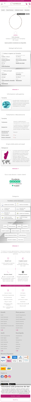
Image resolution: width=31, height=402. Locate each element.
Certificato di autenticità (8, 295)
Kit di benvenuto (8, 297)
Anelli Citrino (4, 348)
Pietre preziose (12, 226)
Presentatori (23, 295)
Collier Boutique (6, 66)
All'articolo (14, 89)
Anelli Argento (4, 346)
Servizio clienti (8, 274)
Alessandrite (19, 340)
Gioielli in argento (5, 231)
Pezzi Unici (20, 239)
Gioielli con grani (20, 63)
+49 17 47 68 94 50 (8, 277)
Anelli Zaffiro (4, 323)
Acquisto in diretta (8, 299)
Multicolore (19, 80)
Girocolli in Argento (12, 239)
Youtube (5, 376)
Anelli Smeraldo (4, 319)
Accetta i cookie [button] (15, 396)
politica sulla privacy (23, 393)
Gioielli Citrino (19, 328)
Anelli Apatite (4, 344)
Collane (19, 226)
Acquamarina (19, 335)
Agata (17, 338)
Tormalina (4, 74)
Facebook (2, 376)
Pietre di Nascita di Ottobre (11, 235)
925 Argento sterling (21, 60)
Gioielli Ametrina (20, 323)
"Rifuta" (25, 391)
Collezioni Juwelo (19, 10)
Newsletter (22, 301)
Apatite (17, 348)
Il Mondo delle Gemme (22, 304)
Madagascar (5, 83)
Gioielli (3, 10)
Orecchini (3, 328)
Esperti (23, 297)
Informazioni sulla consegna (8, 304)
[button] (1, 3)
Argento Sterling (6, 60)
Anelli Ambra (4, 340)
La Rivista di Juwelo (23, 299)
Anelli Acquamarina (5, 335)
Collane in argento (15, 231)
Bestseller (27, 10)
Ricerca (29, 7)
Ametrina (18, 344)
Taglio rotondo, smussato (8, 80)
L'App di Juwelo (8, 301)
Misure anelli (23, 306)
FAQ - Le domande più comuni (8, 307)
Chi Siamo (22, 293)
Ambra (17, 342)
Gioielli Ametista (20, 321)
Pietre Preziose (9, 10)
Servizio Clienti (8, 293)
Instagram (9, 376)
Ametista (18, 346)
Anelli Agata (3, 338)
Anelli (2, 315)
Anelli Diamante (4, 317)
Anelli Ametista (4, 342)
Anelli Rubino (4, 321)
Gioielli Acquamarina (21, 315)
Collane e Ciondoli (25, 231)
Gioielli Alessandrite (20, 319)
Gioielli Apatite (19, 325)
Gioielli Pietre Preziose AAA (7, 325)
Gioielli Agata (19, 317)
